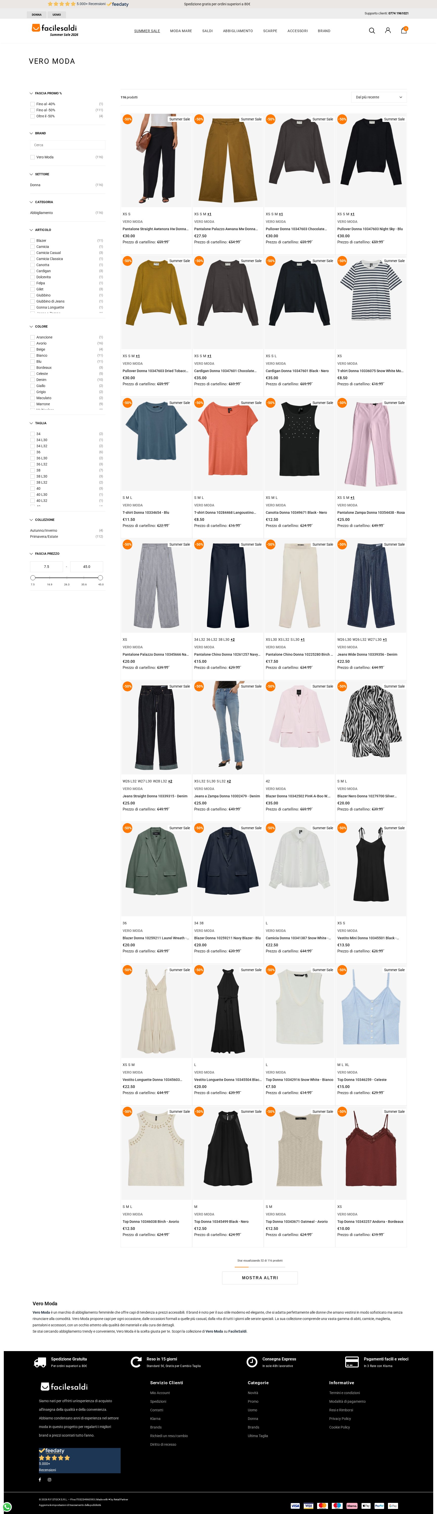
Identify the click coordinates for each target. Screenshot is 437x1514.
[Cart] (404, 32)
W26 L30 (344, 639)
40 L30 (41, 495)
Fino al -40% (45, 104)
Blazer (41, 241)
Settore (42, 174)
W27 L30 (375, 639)
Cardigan (43, 271)
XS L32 (283, 639)
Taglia (41, 423)
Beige (40, 349)
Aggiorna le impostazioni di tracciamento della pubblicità (70, 1505)
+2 (233, 639)
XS (125, 214)
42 (268, 781)
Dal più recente (367, 97)
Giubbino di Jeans (50, 301)
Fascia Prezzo (47, 554)
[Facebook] (39, 1479)
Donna (35, 185)
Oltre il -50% (45, 116)
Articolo (43, 230)
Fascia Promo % (48, 93)
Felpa (40, 283)
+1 (209, 214)
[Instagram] (49, 1479)
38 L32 (41, 482)
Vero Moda (45, 157)
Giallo (40, 386)
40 (38, 488)
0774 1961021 (398, 13)
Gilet (39, 289)
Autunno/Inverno (43, 530)
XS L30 (271, 639)
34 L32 (41, 446)
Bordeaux (44, 368)
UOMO (57, 14)
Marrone (43, 404)
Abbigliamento (41, 213)
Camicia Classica (49, 259)
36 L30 (41, 458)
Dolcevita (43, 277)
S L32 (221, 781)
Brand (40, 133)
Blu (38, 361)
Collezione (44, 520)
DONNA (36, 14)
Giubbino (43, 295)
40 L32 (41, 501)
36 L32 (41, 464)
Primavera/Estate (44, 537)
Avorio (41, 343)
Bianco (41, 355)
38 (38, 470)
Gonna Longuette (50, 307)
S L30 (295, 639)
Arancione (44, 337)
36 (38, 452)
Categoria (44, 202)
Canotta (42, 265)
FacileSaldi (237, 1331)
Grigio (41, 392)
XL (347, 1065)
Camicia (42, 247)
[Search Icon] (372, 31)
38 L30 (41, 476)
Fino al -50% (45, 110)
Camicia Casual (48, 253)
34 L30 (41, 440)
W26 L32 (359, 639)
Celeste (42, 374)
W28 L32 (160, 781)
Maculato (43, 398)
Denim (41, 380)
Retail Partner (121, 1499)
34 (38, 434)
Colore (41, 326)
